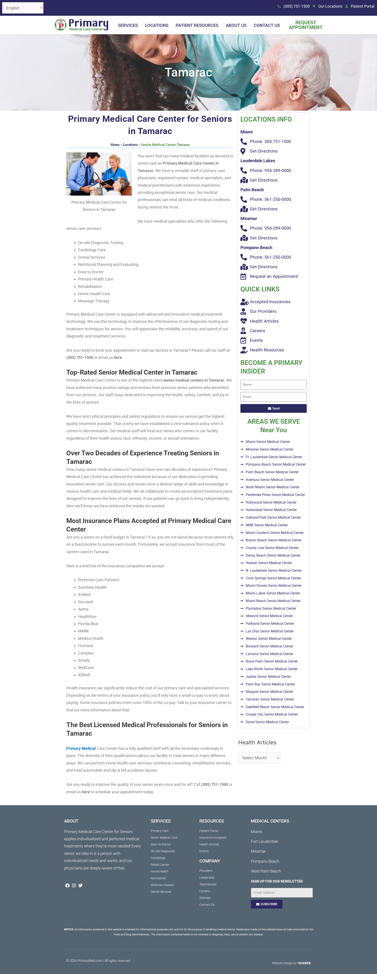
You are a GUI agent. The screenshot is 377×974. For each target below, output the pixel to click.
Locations (156, 25)
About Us (236, 25)
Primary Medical (81, 748)
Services (128, 25)
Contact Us (267, 25)
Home (115, 144)
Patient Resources (197, 25)
